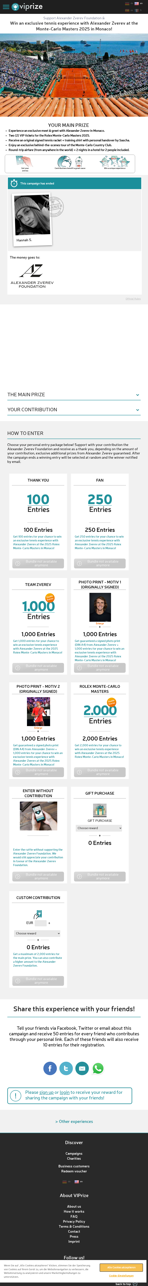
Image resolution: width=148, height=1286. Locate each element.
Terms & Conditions (74, 1226)
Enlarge (100, 623)
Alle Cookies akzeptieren (121, 1267)
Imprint (74, 1241)
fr (141, 10)
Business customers (74, 1166)
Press (74, 1236)
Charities (74, 1158)
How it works (74, 1211)
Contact (74, 1231)
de (132, 3)
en (141, 3)
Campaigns (74, 1153)
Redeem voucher (74, 1171)
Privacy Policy (74, 1221)
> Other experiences (74, 1121)
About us (74, 1206)
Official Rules (133, 299)
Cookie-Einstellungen (121, 1276)
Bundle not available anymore (41, 563)
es (132, 10)
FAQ (74, 1216)
